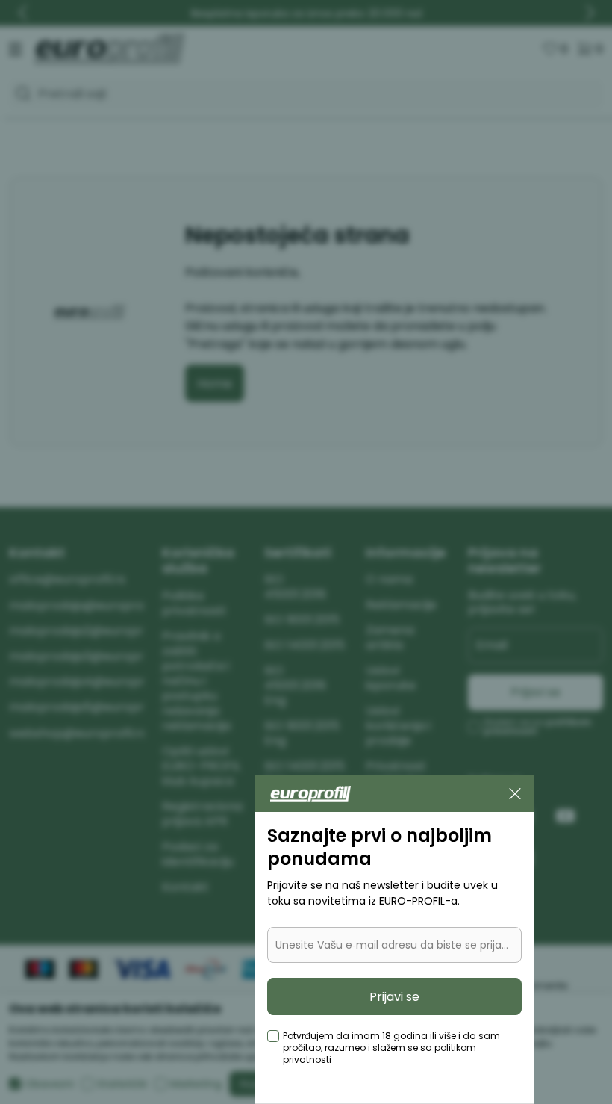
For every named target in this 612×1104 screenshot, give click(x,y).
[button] (515, 793)
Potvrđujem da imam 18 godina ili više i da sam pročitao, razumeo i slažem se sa (391, 1048)
